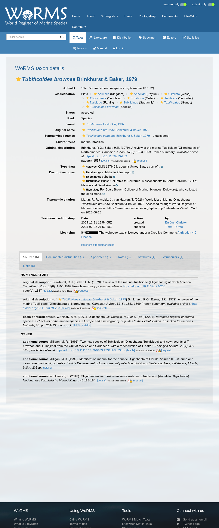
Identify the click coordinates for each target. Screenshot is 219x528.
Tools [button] (80, 48)
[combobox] (31, 37)
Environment (65, 142)
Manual (101, 48)
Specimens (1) (101, 257)
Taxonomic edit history (58, 218)
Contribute (79, 26)
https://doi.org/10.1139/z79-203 (106, 156)
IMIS (76, 325)
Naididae (96, 102)
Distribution (124, 37)
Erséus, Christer (176, 222)
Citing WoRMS (79, 519)
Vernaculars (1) (173, 257)
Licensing (67, 232)
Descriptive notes (62, 172)
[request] (142, 160)
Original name (65, 130)
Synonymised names (59, 135)
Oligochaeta (98, 98)
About (91, 16)
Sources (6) (31, 257)
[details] (105, 160)
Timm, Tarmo (174, 226)
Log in (119, 48)
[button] (18, 79)
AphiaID (69, 88)
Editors (171, 37)
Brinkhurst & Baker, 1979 (117, 130)
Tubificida (137, 98)
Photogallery (147, 16)
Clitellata (174, 94)
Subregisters (109, 16)
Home (76, 16)
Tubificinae (131, 102)
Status (70, 112)
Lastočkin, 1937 (105, 124)
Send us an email (195, 519)
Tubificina (170, 98)
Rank (71, 118)
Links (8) (29, 265)
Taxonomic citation (61, 199)
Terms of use (78, 523)
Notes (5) (124, 257)
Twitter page (191, 523)
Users (128, 16)
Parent (70, 124)
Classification (65, 94)
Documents (170, 16)
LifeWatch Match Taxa (137, 523)
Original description (60, 147)
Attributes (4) (146, 257)
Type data (68, 166)
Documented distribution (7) (65, 257)
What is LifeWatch (26, 523)
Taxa (79, 37)
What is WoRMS (25, 519)
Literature (100, 37)
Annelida (140, 94)
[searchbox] (31, 37)
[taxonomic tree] (90, 244)
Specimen (149, 37)
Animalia (103, 94)
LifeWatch (190, 16)
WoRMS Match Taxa (136, 519)
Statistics (192, 37)
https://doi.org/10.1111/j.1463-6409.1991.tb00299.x (90, 350)
